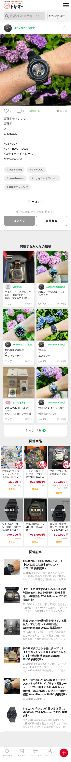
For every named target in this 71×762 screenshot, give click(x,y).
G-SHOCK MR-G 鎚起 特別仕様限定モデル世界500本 (11, 526)
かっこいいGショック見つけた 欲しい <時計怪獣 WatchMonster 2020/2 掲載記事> (45, 712)
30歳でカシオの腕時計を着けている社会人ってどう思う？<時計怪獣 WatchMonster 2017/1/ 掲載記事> (44, 624)
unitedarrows (16, 178)
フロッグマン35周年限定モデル (58, 472)
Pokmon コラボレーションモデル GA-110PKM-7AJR (11, 474)
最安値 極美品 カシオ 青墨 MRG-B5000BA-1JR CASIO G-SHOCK (59, 526)
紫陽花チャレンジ (18, 187)
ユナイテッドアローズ (45, 178)
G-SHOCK (37, 169)
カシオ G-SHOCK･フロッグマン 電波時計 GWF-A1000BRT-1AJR (35, 474)
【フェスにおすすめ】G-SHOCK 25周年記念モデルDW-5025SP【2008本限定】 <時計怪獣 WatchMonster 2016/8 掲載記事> (45, 594)
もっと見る (33, 430)
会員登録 (52, 220)
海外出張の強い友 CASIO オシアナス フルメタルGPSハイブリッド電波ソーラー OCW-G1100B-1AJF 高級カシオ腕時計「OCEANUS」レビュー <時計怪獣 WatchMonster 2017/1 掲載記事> (45, 687)
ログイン (19, 220)
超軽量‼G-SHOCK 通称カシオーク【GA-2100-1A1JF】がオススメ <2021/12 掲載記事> (43, 565)
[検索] (7, 16)
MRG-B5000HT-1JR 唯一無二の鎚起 (35, 526)
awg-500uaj (15, 169)
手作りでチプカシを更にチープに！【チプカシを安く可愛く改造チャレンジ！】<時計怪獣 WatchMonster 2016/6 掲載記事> (44, 654)
